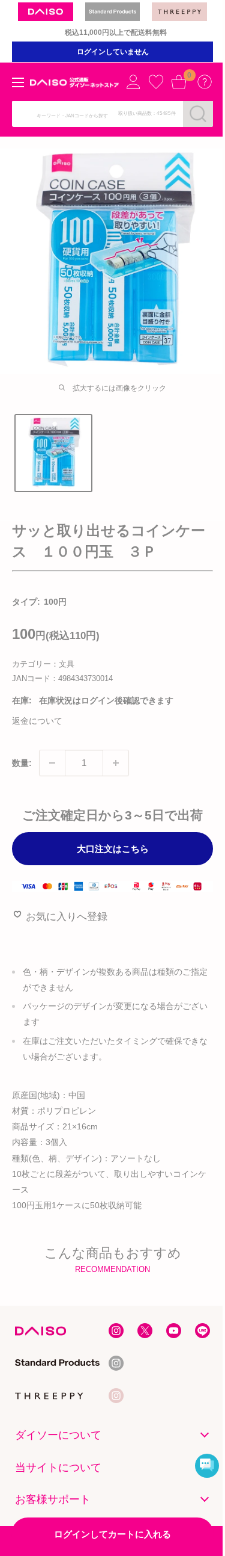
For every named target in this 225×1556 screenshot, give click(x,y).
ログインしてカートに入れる (112, 1534)
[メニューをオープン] (18, 82)
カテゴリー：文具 (43, 663)
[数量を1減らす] (52, 763)
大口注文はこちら (113, 849)
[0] (178, 81)
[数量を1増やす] (115, 763)
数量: (22, 763)
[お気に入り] (156, 81)
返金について (37, 721)
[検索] (198, 113)
